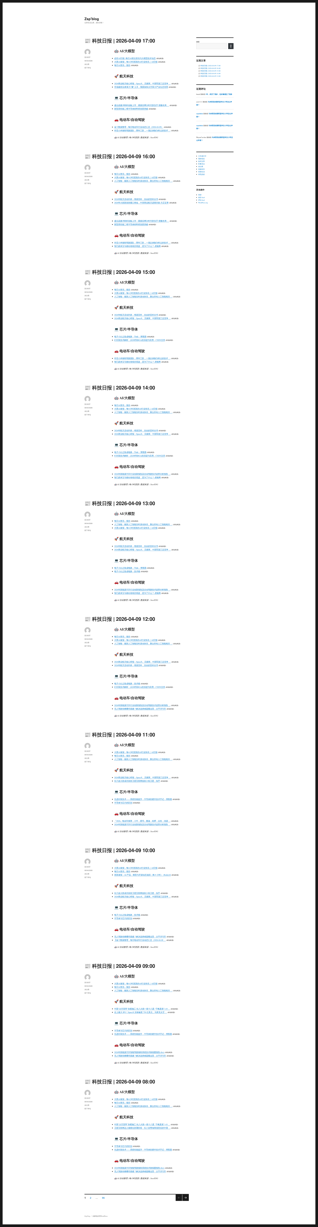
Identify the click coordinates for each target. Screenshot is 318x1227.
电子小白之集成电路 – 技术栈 (127, 571)
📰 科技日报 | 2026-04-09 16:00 (119, 156)
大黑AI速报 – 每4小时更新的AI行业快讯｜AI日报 (135, 61)
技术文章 (201, 161)
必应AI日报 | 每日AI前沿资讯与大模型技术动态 (135, 58)
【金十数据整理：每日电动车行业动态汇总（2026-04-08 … (140, 940)
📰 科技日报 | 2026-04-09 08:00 (119, 1081)
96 (103, 1197)
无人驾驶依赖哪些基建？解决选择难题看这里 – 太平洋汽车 (140, 708)
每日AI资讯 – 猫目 (122, 65)
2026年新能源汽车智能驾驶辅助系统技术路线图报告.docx (139, 1052)
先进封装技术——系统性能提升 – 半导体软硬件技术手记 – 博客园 (143, 799)
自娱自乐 (201, 169)
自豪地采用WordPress (100, 1216)
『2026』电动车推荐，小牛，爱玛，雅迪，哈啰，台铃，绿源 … (142, 821)
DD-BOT (87, 57)
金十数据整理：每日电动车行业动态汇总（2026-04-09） (138, 127)
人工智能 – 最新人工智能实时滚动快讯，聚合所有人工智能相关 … (143, 181)
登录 (199, 195)
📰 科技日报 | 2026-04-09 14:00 (119, 387)
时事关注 (201, 164)
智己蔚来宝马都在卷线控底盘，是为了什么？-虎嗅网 (137, 246)
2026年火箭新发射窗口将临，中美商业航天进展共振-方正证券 (141, 202)
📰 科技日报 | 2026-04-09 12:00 (119, 618)
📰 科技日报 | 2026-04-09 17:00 (119, 40)
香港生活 (201, 172)
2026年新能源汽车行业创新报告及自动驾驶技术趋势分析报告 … (142, 474)
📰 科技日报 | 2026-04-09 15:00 (119, 271)
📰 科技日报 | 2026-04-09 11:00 (119, 734)
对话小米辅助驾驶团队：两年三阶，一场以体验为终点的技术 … (142, 130)
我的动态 (201, 159)
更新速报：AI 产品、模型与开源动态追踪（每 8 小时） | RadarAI (142, 874)
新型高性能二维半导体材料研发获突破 (131, 108)
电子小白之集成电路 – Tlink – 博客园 (130, 336)
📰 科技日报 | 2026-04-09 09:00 (119, 965)
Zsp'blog (91, 18)
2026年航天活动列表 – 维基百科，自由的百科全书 (136, 199)
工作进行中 (202, 156)
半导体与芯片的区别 (123, 802)
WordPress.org (203, 202)
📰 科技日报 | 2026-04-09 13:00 (119, 503)
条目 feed (201, 197)
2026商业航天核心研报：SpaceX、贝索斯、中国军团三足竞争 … (142, 83)
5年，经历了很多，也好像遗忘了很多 (219, 94)
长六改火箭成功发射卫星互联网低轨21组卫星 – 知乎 (137, 781)
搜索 (197, 42)
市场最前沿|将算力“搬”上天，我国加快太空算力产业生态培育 (141, 87)
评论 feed (201, 200)
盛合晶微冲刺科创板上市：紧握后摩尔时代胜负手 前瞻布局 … (141, 105)
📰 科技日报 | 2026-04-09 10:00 (119, 850)
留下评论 (87, 67)
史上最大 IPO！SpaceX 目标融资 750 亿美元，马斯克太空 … (140, 1012)
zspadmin (199, 113)
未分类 (86, 64)
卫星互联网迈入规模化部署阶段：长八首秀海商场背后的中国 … (142, 1127)
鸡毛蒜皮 (201, 174)
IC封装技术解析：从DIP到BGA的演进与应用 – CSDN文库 (139, 340)
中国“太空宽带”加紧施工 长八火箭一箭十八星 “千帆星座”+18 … (142, 1008)
